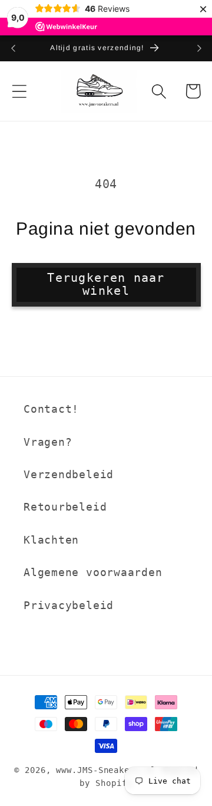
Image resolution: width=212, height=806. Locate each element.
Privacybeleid (69, 605)
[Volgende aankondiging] (199, 48)
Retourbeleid (65, 507)
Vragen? (48, 442)
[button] (19, 91)
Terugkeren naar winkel (106, 284)
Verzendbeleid (69, 474)
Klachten (51, 540)
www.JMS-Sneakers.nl (105, 770)
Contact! (51, 409)
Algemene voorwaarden (93, 572)
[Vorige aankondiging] (13, 48)
